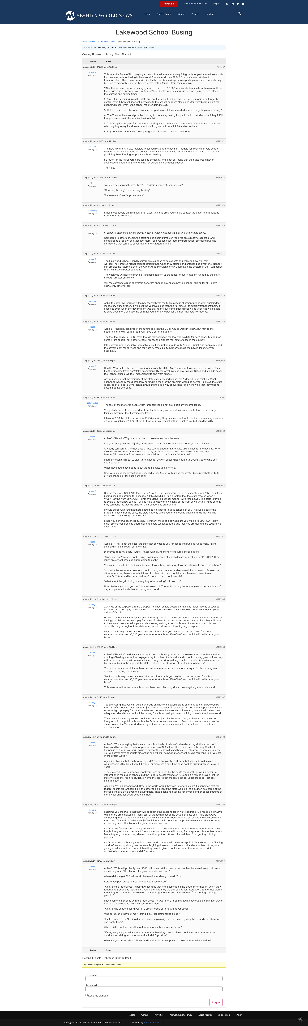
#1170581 (220, 397)
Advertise (159, 1015)
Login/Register (205, 1015)
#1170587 (220, 697)
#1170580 (220, 360)
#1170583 (220, 485)
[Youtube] (243, 4)
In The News (224, 1015)
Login (216, 3)
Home (147, 14)
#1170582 (220, 431)
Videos (181, 14)
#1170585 (220, 599)
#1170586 (220, 647)
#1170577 (220, 253)
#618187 (221, 67)
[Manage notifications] (300, 1019)
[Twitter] (238, 4)
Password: (91, 985)
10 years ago (140, 47)
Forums (92, 41)
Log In (216, 1002)
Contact (209, 14)
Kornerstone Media (153, 1022)
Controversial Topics (106, 41)
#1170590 (220, 861)
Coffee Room (164, 14)
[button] (239, 13)
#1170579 (220, 321)
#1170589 (220, 804)
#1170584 (220, 536)
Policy (239, 1015)
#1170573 (220, 177)
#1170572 (220, 141)
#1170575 (220, 225)
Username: (92, 975)
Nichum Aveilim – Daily (195, 3)
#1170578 (220, 295)
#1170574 (220, 205)
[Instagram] (232, 4)
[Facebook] (227, 4)
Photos (195, 14)
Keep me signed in (98, 995)
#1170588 (220, 737)
